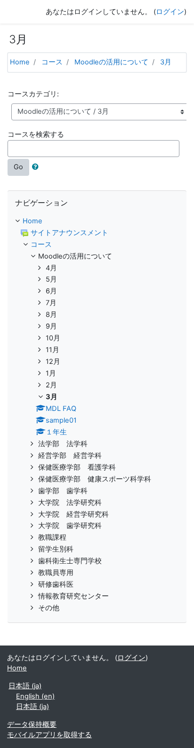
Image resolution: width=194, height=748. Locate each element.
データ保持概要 (32, 724)
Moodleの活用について (111, 62)
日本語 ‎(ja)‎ (24, 686)
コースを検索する (36, 134)
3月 (165, 62)
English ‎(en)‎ (35, 696)
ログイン (170, 12)
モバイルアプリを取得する (49, 735)
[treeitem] (97, 221)
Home (20, 62)
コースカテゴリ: (33, 94)
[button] (37, 167)
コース (52, 62)
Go (18, 167)
